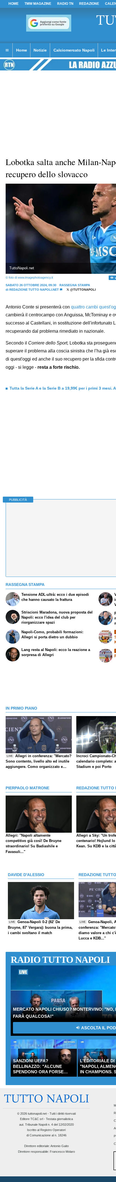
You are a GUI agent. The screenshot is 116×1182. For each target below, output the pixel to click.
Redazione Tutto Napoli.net (34, 289)
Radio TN (65, 3)
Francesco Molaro (62, 1151)
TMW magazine (37, 3)
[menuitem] (7, 50)
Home (13, 3)
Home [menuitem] (21, 50)
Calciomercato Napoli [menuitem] (74, 50)
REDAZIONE (89, 3)
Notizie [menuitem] (40, 50)
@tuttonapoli (82, 289)
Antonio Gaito (59, 1146)
